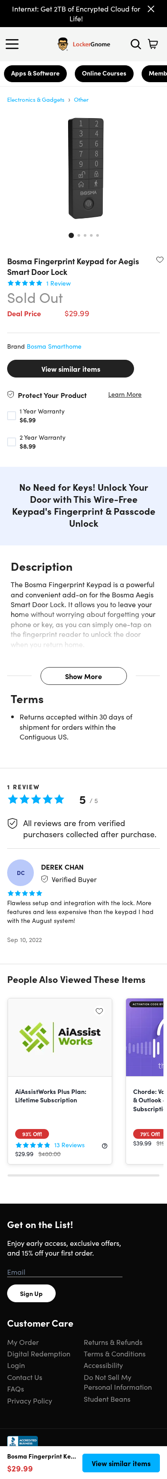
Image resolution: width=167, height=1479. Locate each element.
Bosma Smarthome (54, 346)
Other (81, 99)
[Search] (136, 44)
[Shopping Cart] (153, 44)
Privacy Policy (29, 1400)
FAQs (15, 1388)
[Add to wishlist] (160, 259)
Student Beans (107, 1398)
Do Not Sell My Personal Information (118, 1382)
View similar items (70, 369)
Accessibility (103, 1365)
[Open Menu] (14, 44)
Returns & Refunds (113, 1342)
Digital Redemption (38, 1353)
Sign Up (31, 1293)
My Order (23, 1342)
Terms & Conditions (115, 1353)
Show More (83, 676)
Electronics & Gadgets (36, 99)
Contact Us (24, 1377)
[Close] (151, 9)
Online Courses (104, 72)
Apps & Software (35, 72)
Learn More (125, 394)
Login (16, 1365)
